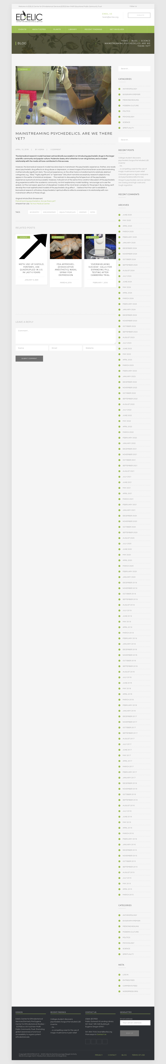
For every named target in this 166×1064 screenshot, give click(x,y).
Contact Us (101, 1034)
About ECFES (39, 29)
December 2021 (130, 449)
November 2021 (130, 454)
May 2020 (127, 555)
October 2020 (129, 527)
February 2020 (130, 571)
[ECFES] (29, 16)
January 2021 (129, 510)
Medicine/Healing (131, 100)
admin (41, 149)
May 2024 (127, 287)
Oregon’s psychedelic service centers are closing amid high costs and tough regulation (134, 182)
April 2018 (127, 694)
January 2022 (129, 443)
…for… (120, 166)
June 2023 (127, 349)
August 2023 (128, 337)
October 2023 (129, 326)
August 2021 (128, 471)
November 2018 (130, 655)
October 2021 (129, 460)
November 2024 (130, 254)
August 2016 (128, 805)
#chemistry (34, 212)
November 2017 (130, 722)
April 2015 (127, 889)
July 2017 (127, 744)
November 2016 (130, 789)
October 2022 (129, 393)
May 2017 (127, 755)
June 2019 (127, 616)
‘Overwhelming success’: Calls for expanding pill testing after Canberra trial (100, 269)
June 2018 (127, 683)
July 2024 (127, 276)
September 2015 (130, 867)
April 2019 (127, 627)
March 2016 (128, 833)
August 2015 (128, 872)
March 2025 (128, 231)
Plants (57, 29)
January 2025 (129, 243)
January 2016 (129, 844)
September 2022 (130, 399)
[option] (31, 259)
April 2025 (127, 226)
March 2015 (128, 895)
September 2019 (130, 599)
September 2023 (130, 332)
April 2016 (127, 828)
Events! (22, 29)
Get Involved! (117, 29)
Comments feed (130, 986)
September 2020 (130, 532)
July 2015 (127, 878)
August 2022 (128, 404)
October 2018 (129, 661)
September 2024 (130, 265)
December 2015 (130, 850)
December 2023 (130, 315)
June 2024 (127, 282)
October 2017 (129, 727)
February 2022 (130, 438)
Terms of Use (138, 1055)
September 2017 (130, 733)
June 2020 (127, 549)
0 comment (56, 149)
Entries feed (128, 980)
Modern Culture (131, 106)
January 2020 (129, 577)
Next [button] (115, 228)
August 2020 (128, 538)
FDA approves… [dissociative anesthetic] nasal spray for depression (66, 269)
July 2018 (127, 677)
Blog (135, 41)
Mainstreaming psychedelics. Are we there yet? (36, 201)
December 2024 (130, 248)
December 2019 (130, 583)
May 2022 (127, 421)
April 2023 (127, 360)
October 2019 (129, 594)
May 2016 (127, 822)
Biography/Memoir (131, 94)
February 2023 (130, 371)
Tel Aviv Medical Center (40, 204)
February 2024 (130, 304)
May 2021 (127, 488)
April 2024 (127, 293)
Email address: (126, 1019)
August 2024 (128, 271)
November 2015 (130, 856)
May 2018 (127, 688)
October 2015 (129, 861)
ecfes (92, 212)
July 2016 (127, 811)
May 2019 (127, 622)
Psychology (128, 117)
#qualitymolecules (67, 212)
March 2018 (128, 700)
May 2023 (127, 354)
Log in (125, 975)
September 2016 (130, 800)
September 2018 (130, 666)
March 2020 (128, 566)
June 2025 (127, 215)
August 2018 (128, 672)
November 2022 (130, 388)
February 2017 (130, 772)
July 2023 (127, 343)
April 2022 (127, 427)
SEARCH (146, 69)
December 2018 (130, 649)
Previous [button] (112, 228)
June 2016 (127, 817)
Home (124, 41)
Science (145, 41)
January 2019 (129, 644)
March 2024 (128, 298)
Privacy (99, 1055)
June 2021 (127, 482)
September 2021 (130, 466)
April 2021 (127, 493)
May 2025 (127, 220)
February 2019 (130, 638)
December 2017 (130, 716)
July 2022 (127, 410)
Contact (112, 1055)
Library (72, 29)
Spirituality (128, 128)
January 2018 (129, 711)
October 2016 (129, 794)
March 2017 (128, 766)
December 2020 (130, 516)
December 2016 (130, 783)
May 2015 (127, 884)
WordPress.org (130, 991)
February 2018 (130, 705)
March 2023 (128, 365)
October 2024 (129, 259)
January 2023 (129, 376)
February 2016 (130, 839)
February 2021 (130, 505)
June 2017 (127, 750)
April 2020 (127, 560)
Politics (126, 111)
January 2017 (129, 778)
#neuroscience (49, 212)
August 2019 (128, 605)
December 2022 (130, 382)
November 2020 (130, 521)
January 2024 (129, 310)
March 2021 (128, 499)
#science (83, 212)
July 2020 (127, 544)
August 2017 (128, 739)
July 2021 (127, 477)
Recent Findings (93, 29)
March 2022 (128, 432)
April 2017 (127, 761)
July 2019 (127, 610)
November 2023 (130, 321)
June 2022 (127, 415)
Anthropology (130, 89)
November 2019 (130, 588)
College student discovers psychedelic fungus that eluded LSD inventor (133, 160)
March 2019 (128, 633)
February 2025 (130, 237)
